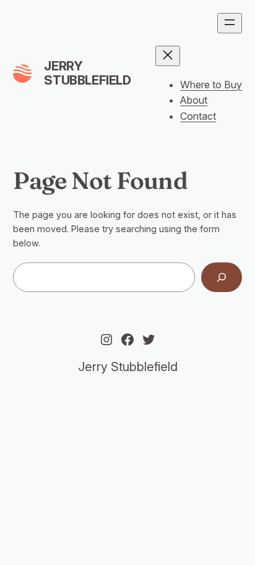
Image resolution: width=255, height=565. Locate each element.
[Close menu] (167, 56)
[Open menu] (229, 23)
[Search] (221, 276)
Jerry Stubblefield (87, 73)
